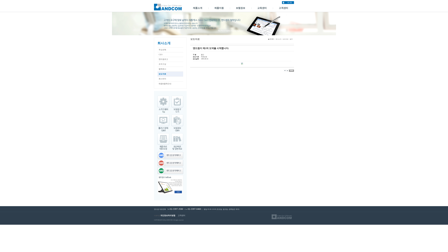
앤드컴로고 (163, 59)
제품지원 (219, 8)
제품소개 (197, 8)
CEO (161, 55)
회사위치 (162, 79)
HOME (272, 39)
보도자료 (162, 74)
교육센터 (262, 8)
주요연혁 (162, 50)
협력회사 (162, 69)
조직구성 (162, 64)
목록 (291, 70)
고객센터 (283, 8)
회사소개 (164, 43)
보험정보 (240, 8)
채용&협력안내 (165, 84)
